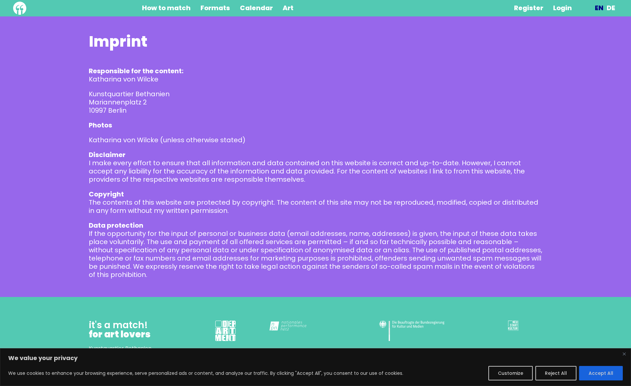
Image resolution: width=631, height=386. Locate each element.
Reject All (556, 373)
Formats (215, 8)
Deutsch (611, 8)
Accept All (601, 373)
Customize (510, 373)
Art (288, 8)
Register (528, 8)
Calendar (256, 8)
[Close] (624, 354)
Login (562, 8)
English (599, 8)
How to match (166, 8)
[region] (315, 367)
